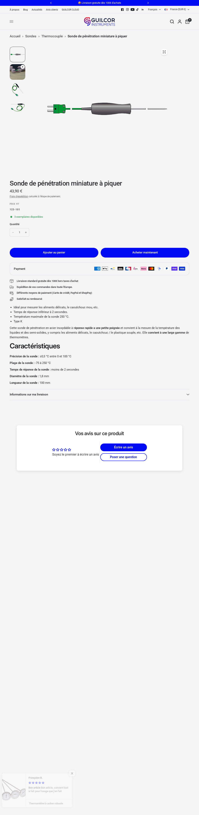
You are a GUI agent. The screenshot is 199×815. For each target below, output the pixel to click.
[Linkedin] (142, 9)
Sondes (30, 36)
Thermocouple (52, 36)
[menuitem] (15, 10)
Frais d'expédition (19, 196)
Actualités (37, 9)
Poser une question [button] (123, 457)
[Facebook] (122, 9)
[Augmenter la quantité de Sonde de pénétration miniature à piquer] (26, 232)
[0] (186, 21)
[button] (78, 773)
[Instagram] (127, 9)
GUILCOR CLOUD (70, 9)
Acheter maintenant (145, 252)
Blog (25, 9)
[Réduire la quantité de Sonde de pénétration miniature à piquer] (13, 232)
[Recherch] (172, 21)
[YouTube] (132, 9)
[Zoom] (164, 52)
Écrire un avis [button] (123, 447)
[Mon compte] (179, 21)
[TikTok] (137, 9)
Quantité (14, 224)
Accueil (15, 36)
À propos (14, 9)
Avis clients (52, 9)
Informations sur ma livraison (29, 394)
